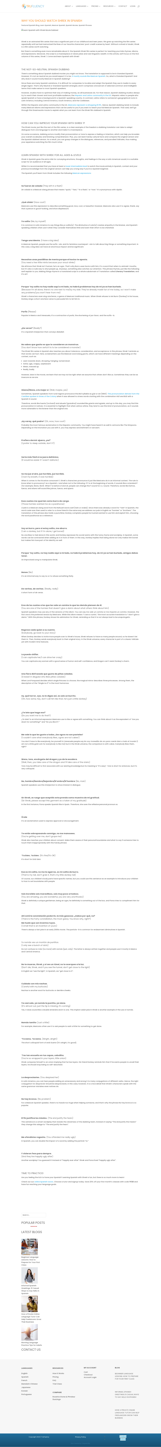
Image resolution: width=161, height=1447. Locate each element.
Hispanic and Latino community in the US (93, 95)
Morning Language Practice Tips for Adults (31, 1343)
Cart (86, 1372)
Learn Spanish (45, 25)
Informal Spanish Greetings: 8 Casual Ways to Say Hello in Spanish (30, 1289)
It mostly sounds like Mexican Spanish (88, 76)
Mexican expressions (82, 173)
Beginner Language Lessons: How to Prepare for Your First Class (30, 1261)
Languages (81, 6)
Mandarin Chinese (29, 1384)
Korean (24, 1391)
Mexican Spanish (58, 25)
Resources (108, 6)
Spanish (24, 1377)
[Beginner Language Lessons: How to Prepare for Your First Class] (29, 1247)
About (68, 6)
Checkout (88, 1374)
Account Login (90, 1377)
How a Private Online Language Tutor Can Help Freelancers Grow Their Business (31, 1318)
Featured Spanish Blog (30, 25)
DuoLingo (57, 1399)
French (24, 1380)
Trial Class (57, 1384)
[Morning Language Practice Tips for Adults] (29, 1332)
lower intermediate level (76, 166)
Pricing (94, 6)
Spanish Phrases (85, 25)
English (24, 1373)
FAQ (54, 1380)
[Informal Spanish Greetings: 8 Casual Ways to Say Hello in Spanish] (29, 1275)
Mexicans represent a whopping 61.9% (84, 105)
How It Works (58, 1373)
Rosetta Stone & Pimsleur (64, 1397)
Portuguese (26, 1394)
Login (132, 6)
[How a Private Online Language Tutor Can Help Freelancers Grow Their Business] (29, 1304)
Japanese (25, 1387)
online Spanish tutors (43, 1181)
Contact (123, 6)
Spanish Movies (72, 25)
